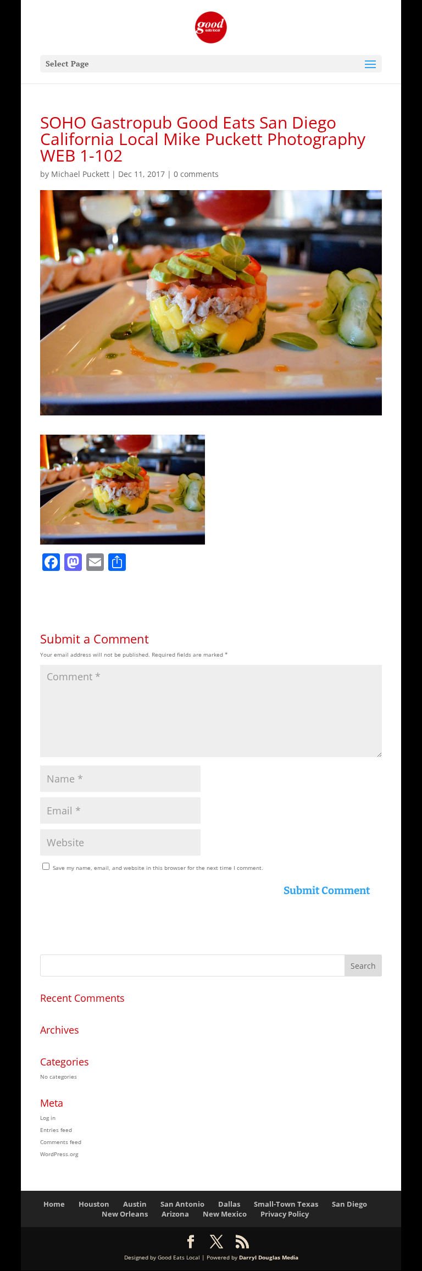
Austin (135, 1204)
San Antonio (182, 1204)
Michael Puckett (80, 174)
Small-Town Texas (286, 1204)
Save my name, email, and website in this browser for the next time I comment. (158, 868)
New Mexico (225, 1214)
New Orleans (125, 1214)
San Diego (349, 1204)
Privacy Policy (284, 1214)
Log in (47, 1118)
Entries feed (56, 1130)
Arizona (175, 1214)
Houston (94, 1204)
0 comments (196, 174)
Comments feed (60, 1142)
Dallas (229, 1204)
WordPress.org (59, 1154)
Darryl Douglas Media (268, 1257)
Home (54, 1204)
